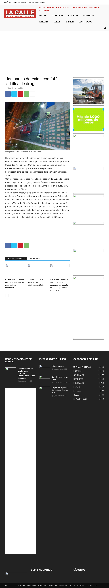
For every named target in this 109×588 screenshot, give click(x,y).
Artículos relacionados (16, 259)
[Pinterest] (20, 94)
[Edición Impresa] (44, 369)
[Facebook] (95, 2)
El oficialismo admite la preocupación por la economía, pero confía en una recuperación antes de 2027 (59, 285)
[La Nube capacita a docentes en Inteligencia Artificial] (37, 271)
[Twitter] (102, 2)
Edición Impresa (58, 366)
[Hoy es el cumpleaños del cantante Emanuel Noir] (44, 390)
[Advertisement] (54, 50)
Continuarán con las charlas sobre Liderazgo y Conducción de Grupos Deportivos (26, 373)
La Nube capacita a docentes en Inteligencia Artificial (36, 282)
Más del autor (34, 259)
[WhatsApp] (26, 94)
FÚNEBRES (63, 585)
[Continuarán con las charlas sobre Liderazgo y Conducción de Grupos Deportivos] (10, 371)
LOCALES (21, 585)
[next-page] (11, 295)
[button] (105, 28)
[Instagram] (98, 2)
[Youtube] (105, 2)
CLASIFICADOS (92, 585)
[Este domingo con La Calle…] (44, 379)
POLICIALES (31, 585)
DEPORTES (42, 585)
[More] (32, 94)
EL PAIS (72, 585)
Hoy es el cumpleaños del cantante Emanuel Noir (60, 390)
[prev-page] (7, 295)
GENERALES (53, 585)
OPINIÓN (80, 585)
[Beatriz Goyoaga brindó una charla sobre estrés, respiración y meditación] (15, 271)
